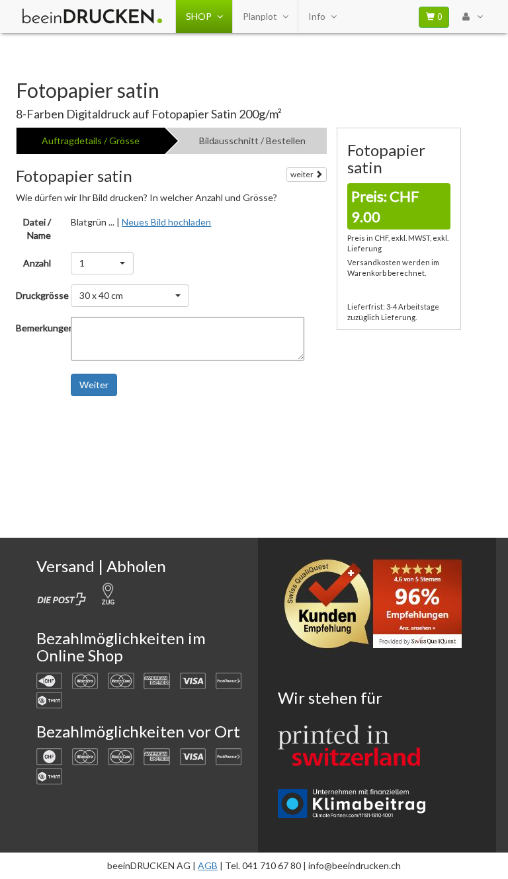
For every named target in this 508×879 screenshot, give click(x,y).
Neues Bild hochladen (166, 222)
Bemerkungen (38, 327)
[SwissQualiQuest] (378, 606)
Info (316, 16)
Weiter (93, 384)
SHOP (199, 16)
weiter (302, 174)
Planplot (260, 16)
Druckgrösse (38, 295)
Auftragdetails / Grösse (91, 140)
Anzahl (37, 263)
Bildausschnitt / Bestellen (252, 140)
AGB (208, 865)
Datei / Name (37, 228)
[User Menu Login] (472, 16)
